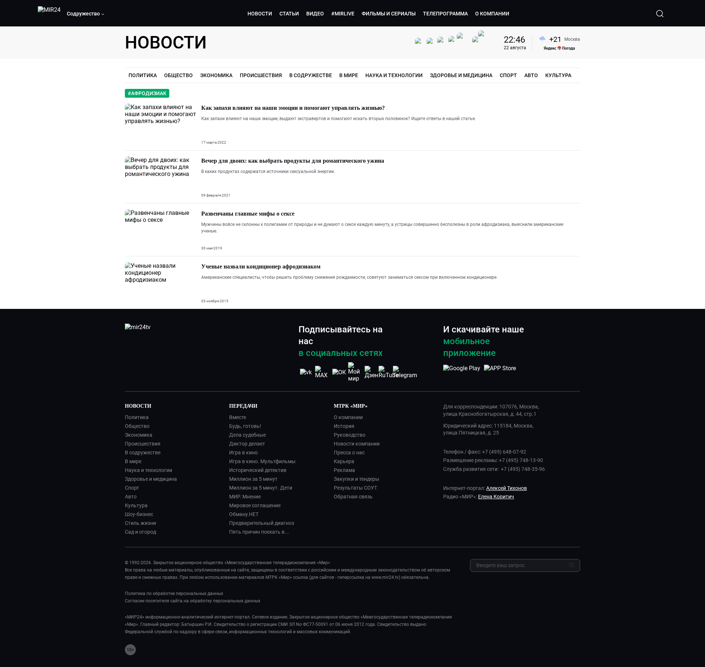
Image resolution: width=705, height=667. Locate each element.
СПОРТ (508, 75)
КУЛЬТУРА (558, 75)
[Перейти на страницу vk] (306, 372)
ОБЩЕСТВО (178, 75)
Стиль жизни (140, 523)
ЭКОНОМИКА (216, 75)
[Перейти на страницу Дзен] (372, 372)
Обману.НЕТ (243, 514)
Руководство (349, 434)
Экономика (138, 434)
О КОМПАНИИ (492, 14)
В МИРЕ (348, 75)
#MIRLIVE (342, 14)
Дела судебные (247, 434)
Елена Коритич (496, 497)
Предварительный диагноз (261, 523)
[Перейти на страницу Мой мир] (355, 372)
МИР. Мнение (245, 496)
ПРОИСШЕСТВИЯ (261, 75)
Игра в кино (243, 452)
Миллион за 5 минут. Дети (260, 487)
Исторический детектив (257, 470)
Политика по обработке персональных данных (174, 593)
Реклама (344, 470)
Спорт (132, 487)
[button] (86, 13)
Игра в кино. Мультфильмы (262, 461)
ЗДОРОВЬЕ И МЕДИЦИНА (461, 75)
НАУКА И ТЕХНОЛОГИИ (394, 75)
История (344, 426)
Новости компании (357, 443)
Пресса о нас (349, 452)
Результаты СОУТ (355, 487)
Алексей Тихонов (506, 488)
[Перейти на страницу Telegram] (405, 372)
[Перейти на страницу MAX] (322, 372)
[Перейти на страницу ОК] (339, 372)
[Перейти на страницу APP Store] (500, 372)
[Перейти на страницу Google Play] (461, 372)
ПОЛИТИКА (143, 75)
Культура (136, 505)
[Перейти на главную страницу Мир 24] (49, 13)
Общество (137, 426)
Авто (131, 496)
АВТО (531, 75)
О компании (348, 417)
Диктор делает (247, 443)
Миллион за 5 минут (253, 479)
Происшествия (142, 443)
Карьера (344, 461)
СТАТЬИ (289, 14)
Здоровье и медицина (151, 479)
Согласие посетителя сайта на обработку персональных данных (192, 600)
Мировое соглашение (255, 505)
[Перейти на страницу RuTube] (388, 372)
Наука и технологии (148, 470)
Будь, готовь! (245, 426)
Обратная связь (353, 496)
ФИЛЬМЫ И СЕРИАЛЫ (389, 14)
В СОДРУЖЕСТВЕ (310, 75)
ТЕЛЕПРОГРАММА (445, 14)
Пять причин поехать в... (259, 531)
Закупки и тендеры (356, 479)
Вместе (237, 417)
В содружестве (142, 452)
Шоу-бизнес (139, 514)
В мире (133, 461)
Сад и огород (140, 531)
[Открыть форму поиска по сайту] (659, 13)
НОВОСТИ (259, 14)
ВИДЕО (315, 14)
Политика (137, 417)
